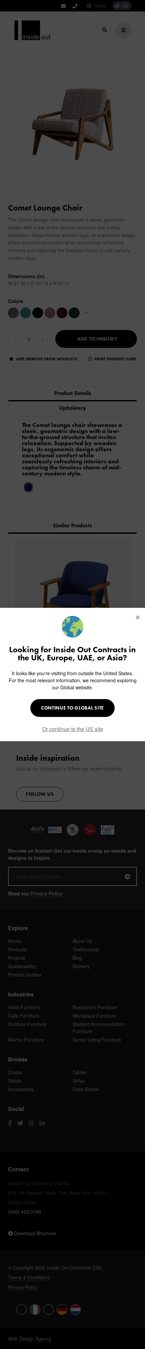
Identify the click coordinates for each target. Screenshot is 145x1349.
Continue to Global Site (72, 708)
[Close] (138, 617)
